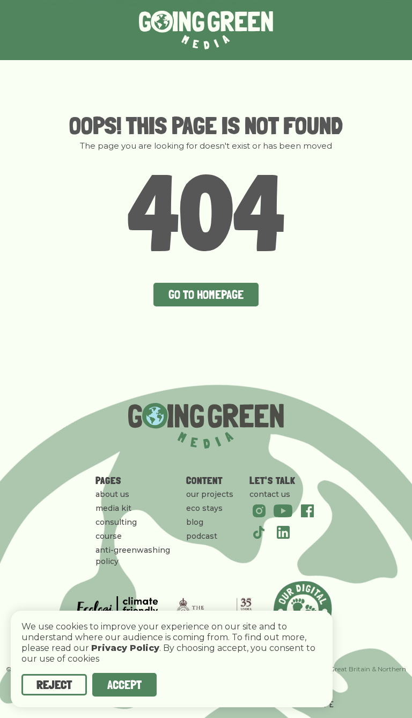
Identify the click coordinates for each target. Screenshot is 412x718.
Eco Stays (204, 508)
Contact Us (269, 494)
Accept (124, 684)
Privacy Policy (125, 648)
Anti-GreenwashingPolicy (132, 555)
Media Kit (113, 508)
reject (54, 684)
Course (108, 536)
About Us (112, 494)
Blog (194, 522)
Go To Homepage (206, 294)
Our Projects (209, 494)
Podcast (201, 536)
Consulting (116, 522)
